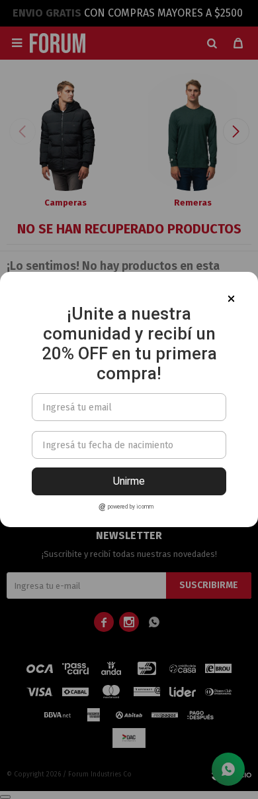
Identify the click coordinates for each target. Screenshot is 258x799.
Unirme (129, 481)
